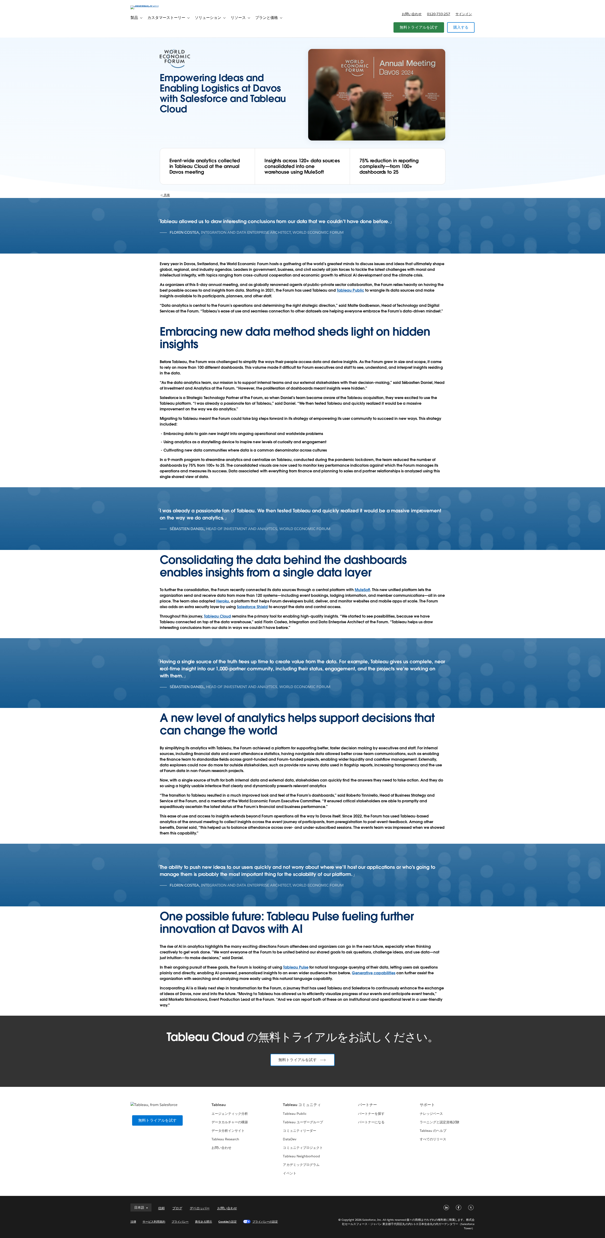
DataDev (289, 1139)
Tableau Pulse (295, 967)
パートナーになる (371, 1122)
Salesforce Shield (252, 606)
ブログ (177, 1208)
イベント (289, 1173)
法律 (133, 1222)
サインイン (463, 14)
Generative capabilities (373, 972)
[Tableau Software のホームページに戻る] (150, 5)
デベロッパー (200, 1208)
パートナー (367, 1104)
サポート (427, 1104)
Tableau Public (350, 290)
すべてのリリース (433, 1139)
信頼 (161, 1208)
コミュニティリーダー (299, 1130)
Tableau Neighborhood (301, 1156)
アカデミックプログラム (301, 1165)
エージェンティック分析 (230, 1113)
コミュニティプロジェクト (303, 1148)
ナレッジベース (431, 1113)
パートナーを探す (371, 1113)
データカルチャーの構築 (230, 1122)
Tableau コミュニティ (302, 1104)
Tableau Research (225, 1139)
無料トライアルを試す (419, 27)
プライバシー (180, 1222)
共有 (166, 195)
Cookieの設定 (227, 1222)
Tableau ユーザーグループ (303, 1122)
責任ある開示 (203, 1222)
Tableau (219, 1104)
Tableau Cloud (217, 616)
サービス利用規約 (154, 1222)
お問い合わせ (412, 14)
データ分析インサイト (228, 1130)
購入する (461, 27)
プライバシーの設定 (265, 1222)
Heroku (222, 601)
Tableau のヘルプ (433, 1130)
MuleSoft (362, 589)
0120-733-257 (438, 14)
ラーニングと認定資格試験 (439, 1122)
